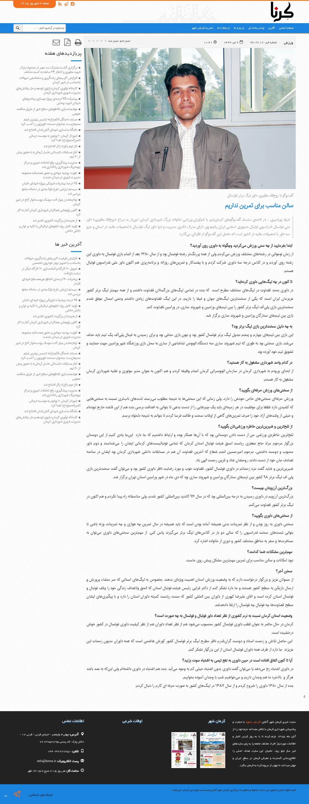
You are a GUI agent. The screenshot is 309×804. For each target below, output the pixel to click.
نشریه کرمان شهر (202, 28)
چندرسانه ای (256, 28)
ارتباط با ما (223, 28)
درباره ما (239, 28)
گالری (271, 28)
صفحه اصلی (286, 28)
